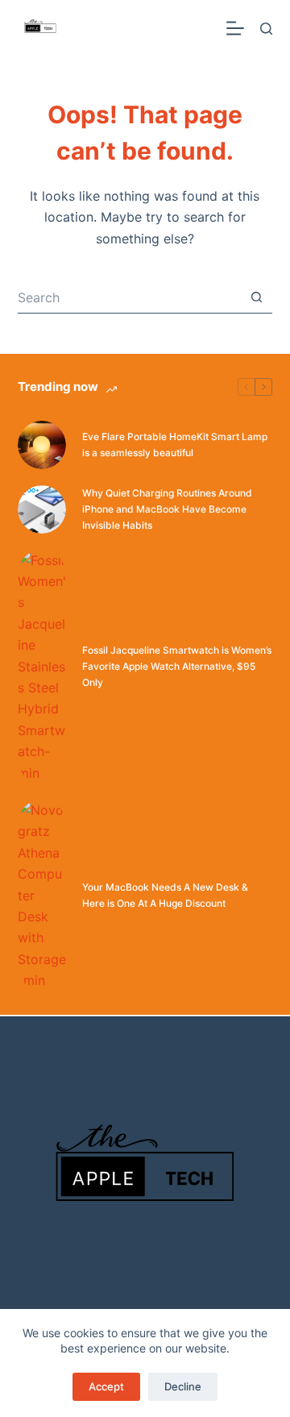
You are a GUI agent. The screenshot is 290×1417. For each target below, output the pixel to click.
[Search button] (256, 297)
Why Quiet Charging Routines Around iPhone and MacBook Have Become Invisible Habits (167, 509)
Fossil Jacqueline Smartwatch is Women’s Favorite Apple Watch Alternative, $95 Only (176, 666)
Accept (106, 1386)
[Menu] (235, 28)
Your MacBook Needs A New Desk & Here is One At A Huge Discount (165, 895)
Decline (182, 1386)
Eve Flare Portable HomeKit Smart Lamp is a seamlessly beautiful (174, 444)
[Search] (266, 29)
